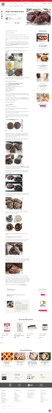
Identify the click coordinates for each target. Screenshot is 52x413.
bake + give (23, 294)
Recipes (15, 3)
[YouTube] (29, 378)
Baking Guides (16, 394)
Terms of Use (17, 408)
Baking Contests (16, 398)
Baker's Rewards (3, 401)
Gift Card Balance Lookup (4, 399)
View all (43, 294)
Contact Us (42, 402)
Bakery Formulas (30, 396)
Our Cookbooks (16, 399)
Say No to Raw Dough (17, 396)
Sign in (48, 3)
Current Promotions (3, 395)
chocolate (10, 294)
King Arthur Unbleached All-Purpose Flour (16, 83)
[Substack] (32, 378)
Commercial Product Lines (31, 394)
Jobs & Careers (42, 396)
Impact (32, 3)
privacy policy (18, 378)
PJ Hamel (10, 18)
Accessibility (9, 408)
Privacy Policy (13, 408)
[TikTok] (29, 376)
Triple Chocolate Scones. (23, 284)
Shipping (2, 397)
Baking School (26, 3)
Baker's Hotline (16, 395)
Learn (20, 3)
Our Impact (42, 398)
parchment (7, 51)
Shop (11, 3)
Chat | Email (44, 310)
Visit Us (42, 395)
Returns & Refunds (3, 398)
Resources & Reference (30, 397)
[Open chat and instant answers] (50, 411)
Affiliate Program (3, 402)
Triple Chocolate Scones (15, 44)
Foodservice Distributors (31, 395)
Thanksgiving (17, 294)
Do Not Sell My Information (23, 408)
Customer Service (3, 396)
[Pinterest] (33, 376)
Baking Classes (16, 397)
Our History (42, 397)
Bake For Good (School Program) (45, 399)
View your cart (50, 3)
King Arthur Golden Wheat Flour (15, 84)
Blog (6, 9)
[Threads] (32, 376)
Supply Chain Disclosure (3, 408)
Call (40, 310)
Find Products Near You (44, 394)
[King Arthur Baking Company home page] (3, 4)
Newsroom (42, 401)
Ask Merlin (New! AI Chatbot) (18, 401)
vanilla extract (11, 104)
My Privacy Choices (29, 408)
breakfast (13, 294)
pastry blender (24, 97)
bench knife (22, 166)
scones (20, 294)
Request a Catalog (3, 394)
